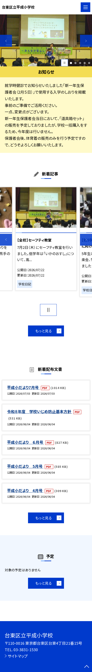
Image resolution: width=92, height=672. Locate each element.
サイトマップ (18, 656)
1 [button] (71, 63)
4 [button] (84, 63)
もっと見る (43, 330)
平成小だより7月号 (23, 387)
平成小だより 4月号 (25, 490)
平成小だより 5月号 (25, 466)
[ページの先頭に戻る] (86, 667)
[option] (46, 40)
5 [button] (89, 63)
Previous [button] (6, 41)
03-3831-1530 (25, 649)
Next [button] (86, 41)
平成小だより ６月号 (25, 442)
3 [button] (80, 63)
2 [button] (75, 63)
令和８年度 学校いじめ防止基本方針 (39, 411)
